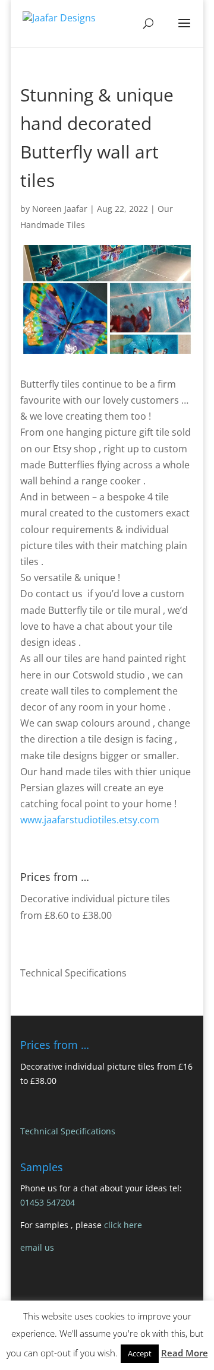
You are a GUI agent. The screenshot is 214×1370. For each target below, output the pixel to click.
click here (123, 1225)
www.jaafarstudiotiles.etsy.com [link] (89, 819)
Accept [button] (140, 1353)
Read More (184, 1353)
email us (37, 1247)
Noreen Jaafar (59, 208)
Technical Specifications (73, 972)
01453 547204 (47, 1202)
